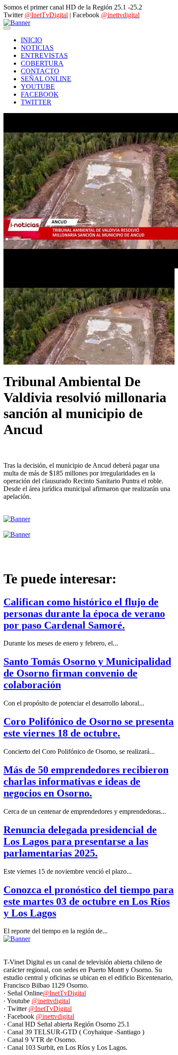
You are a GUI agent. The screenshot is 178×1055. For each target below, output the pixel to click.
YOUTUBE (38, 86)
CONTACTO (40, 71)
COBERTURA (42, 63)
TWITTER (36, 102)
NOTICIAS (37, 47)
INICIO (31, 40)
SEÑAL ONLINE (46, 78)
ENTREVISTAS (44, 55)
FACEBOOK (40, 94)
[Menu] (6, 28)
